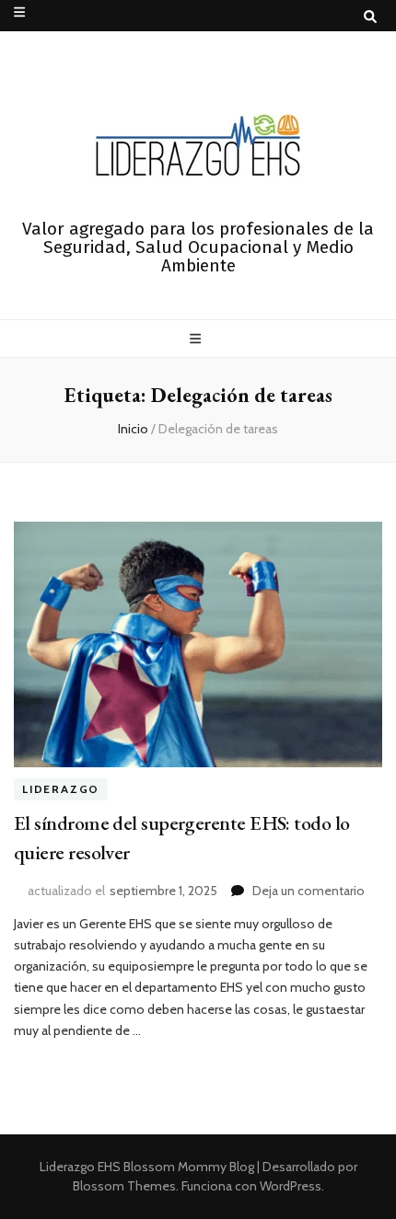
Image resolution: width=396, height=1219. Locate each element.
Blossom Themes (124, 1186)
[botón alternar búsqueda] (370, 16)
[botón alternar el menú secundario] (19, 12)
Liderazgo (60, 790)
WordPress (290, 1186)
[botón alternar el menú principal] (197, 338)
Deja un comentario (308, 890)
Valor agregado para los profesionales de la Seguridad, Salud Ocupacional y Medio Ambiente (198, 247)
